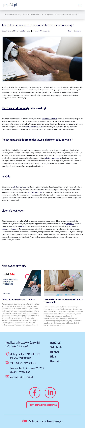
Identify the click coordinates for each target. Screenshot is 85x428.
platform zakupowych (21, 187)
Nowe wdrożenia (29, 14)
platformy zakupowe (34, 126)
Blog (19, 14)
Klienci (54, 351)
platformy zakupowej (53, 158)
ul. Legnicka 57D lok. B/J (25, 354)
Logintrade (70, 224)
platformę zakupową (34, 192)
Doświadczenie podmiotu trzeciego (18, 299)
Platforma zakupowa (14, 108)
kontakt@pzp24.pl (21, 377)
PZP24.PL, (23, 226)
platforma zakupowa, (50, 118)
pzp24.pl (55, 342)
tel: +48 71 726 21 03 (23, 362)
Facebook (34, 392)
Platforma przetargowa (42, 404)
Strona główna (10, 14)
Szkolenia (56, 347)
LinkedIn (50, 392)
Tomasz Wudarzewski (41, 31)
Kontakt (55, 361)
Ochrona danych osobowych (46, 421)
